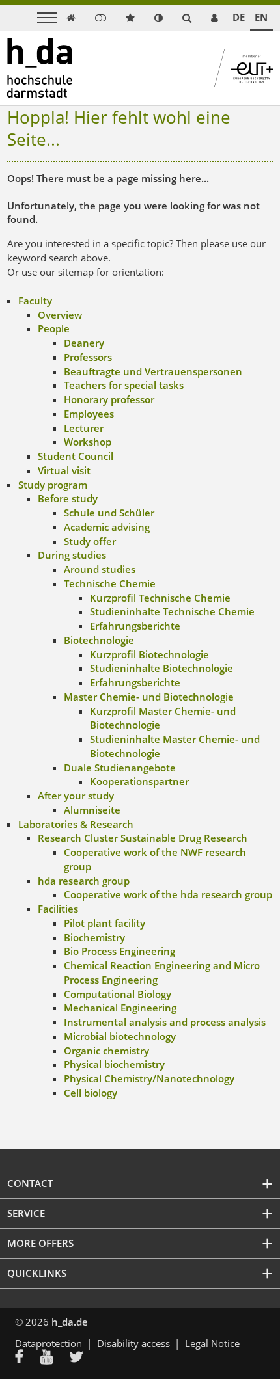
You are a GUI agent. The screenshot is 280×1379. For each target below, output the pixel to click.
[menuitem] (27, 1358)
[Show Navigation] (47, 18)
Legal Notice (212, 1343)
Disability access (133, 1343)
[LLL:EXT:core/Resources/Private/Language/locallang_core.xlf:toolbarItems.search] (187, 18)
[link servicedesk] (214, 18)
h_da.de (69, 1321)
